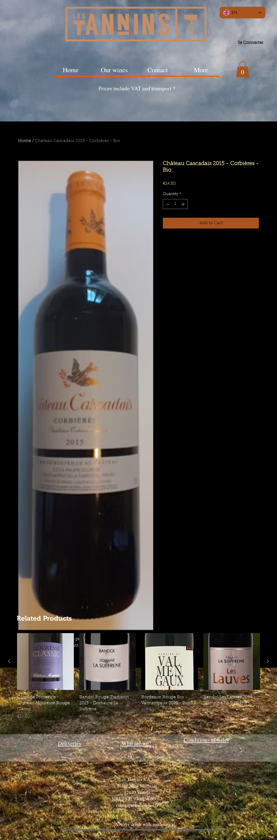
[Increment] (183, 204)
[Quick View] (45, 661)
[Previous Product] (9, 661)
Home (24, 141)
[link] (242, 69)
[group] (138, 679)
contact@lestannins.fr (137, 805)
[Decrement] (167, 204)
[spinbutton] (175, 204)
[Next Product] (268, 661)
